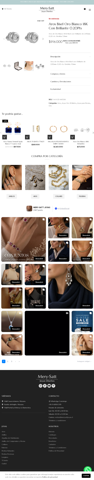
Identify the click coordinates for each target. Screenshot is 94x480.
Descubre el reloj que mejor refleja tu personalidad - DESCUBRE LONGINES (47, 2)
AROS (35, 196)
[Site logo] (47, 10)
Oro (50, 106)
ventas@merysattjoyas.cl (64, 417)
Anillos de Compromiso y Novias (13, 441)
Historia (51, 432)
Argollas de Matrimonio (10, 438)
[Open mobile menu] (89, 10)
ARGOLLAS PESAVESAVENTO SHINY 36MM (58, 143)
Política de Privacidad (56, 451)
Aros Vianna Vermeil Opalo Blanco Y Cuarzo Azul (13, 143)
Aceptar (86, 475)
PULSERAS (82, 196)
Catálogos (52, 435)
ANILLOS (12, 196)
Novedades (53, 438)
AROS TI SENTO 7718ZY (35, 142)
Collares (5, 444)
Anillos (4, 435)
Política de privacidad (50, 477)
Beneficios (52, 441)
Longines (5, 457)
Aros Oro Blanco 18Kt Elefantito (81, 143)
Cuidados (52, 444)
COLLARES (58, 196)
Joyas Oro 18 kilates (69, 103)
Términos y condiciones (57, 420)
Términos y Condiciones (57, 448)
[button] (4, 137)
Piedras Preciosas (8, 454)
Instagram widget (83, 361)
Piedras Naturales (8, 451)
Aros (59, 103)
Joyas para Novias (83, 103)
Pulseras (4, 448)
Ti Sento (5, 460)
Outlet (4, 464)
